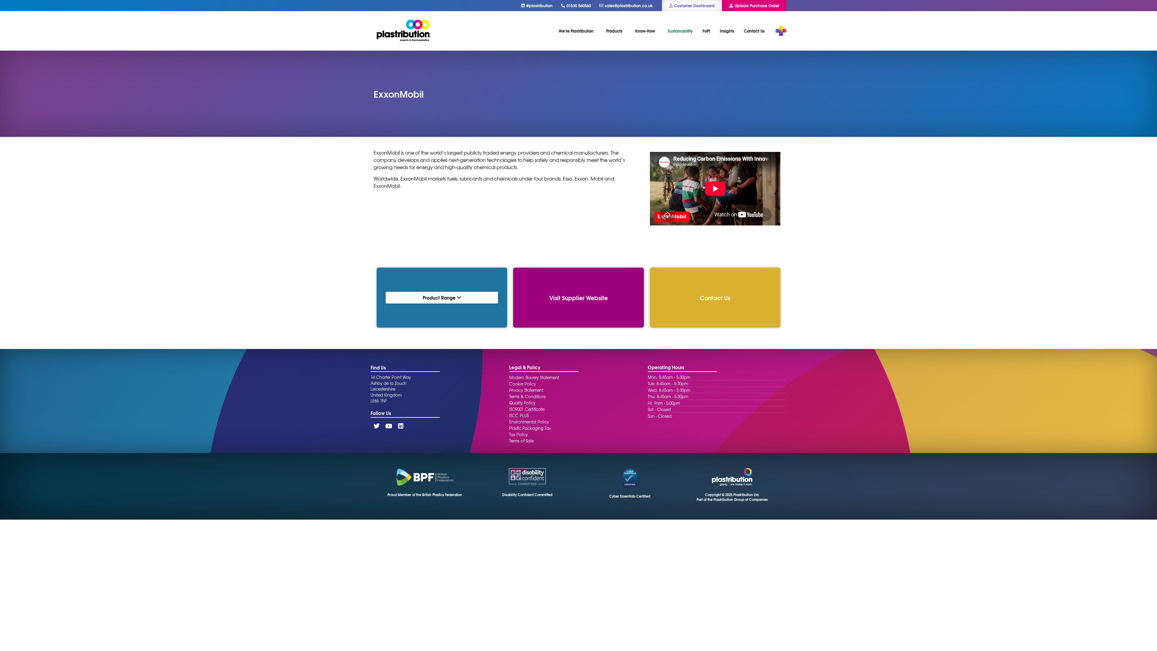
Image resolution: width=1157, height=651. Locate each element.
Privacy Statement (526, 390)
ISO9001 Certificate (526, 409)
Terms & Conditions (527, 396)
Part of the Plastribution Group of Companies (732, 499)
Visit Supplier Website (578, 297)
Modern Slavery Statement (534, 377)
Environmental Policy (529, 422)
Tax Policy (518, 434)
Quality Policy (522, 403)
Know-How (645, 31)
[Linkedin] (401, 426)
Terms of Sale (521, 441)
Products (614, 31)
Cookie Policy (522, 384)
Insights (727, 31)
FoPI (706, 31)
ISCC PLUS (518, 415)
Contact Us (754, 31)
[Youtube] (389, 426)
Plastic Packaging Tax (530, 428)
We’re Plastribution (576, 31)
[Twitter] (377, 426)
